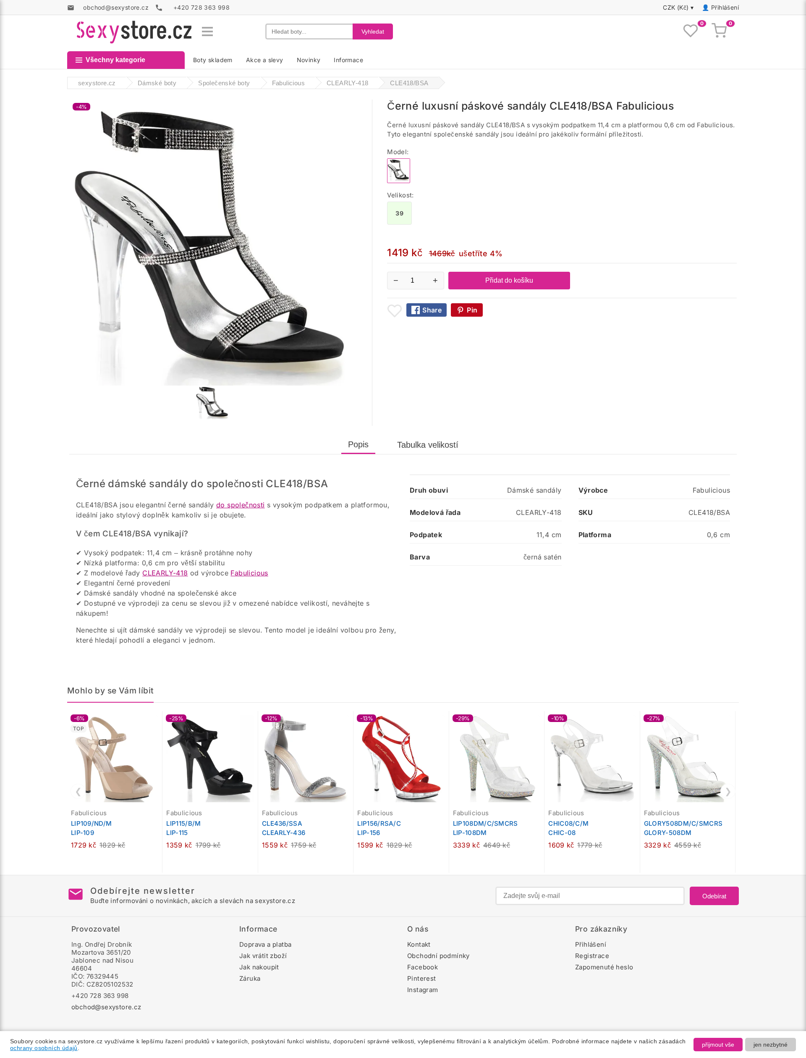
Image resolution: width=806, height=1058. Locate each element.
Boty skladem (213, 59)
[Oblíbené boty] (690, 31)
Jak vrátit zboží (263, 956)
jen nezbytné (771, 1044)
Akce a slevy (264, 59)
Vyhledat (372, 31)
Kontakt (419, 944)
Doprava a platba (265, 944)
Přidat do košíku (509, 280)
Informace (348, 59)
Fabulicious (249, 573)
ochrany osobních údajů (44, 1048)
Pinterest (421, 978)
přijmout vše (718, 1044)
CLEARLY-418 (165, 573)
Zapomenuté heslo (604, 967)
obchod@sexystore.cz (106, 1007)
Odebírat (714, 896)
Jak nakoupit (259, 967)
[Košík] (719, 31)
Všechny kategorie (115, 59)
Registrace (592, 956)
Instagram (422, 990)
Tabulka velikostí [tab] (427, 444)
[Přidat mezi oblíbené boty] (394, 310)
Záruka (249, 978)
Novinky (309, 59)
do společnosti (240, 505)
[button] (157, 722)
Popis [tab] (358, 444)
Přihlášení (725, 7)
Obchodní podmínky (438, 956)
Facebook (422, 967)
